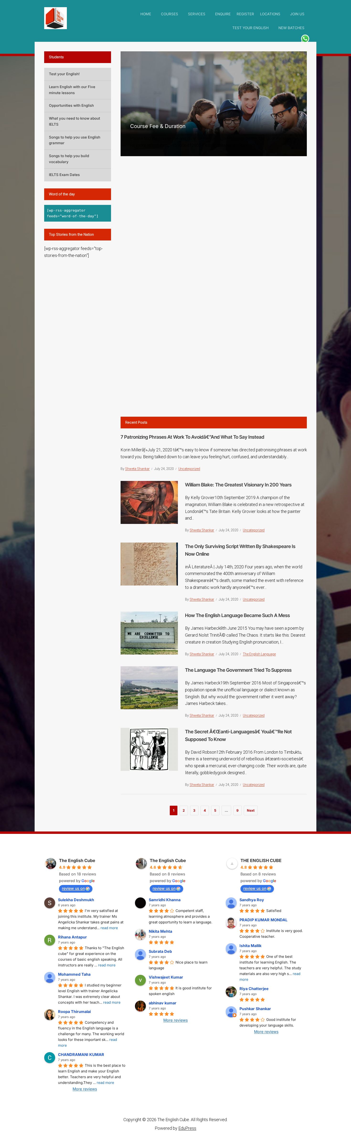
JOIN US (297, 14)
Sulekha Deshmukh (76, 899)
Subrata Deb (160, 951)
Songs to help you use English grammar (74, 140)
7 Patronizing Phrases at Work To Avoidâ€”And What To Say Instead (192, 437)
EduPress (187, 1128)
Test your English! (64, 74)
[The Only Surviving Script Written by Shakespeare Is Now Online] (149, 563)
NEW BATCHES (291, 28)
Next (251, 810)
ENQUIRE (223, 14)
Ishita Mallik (250, 945)
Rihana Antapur (72, 937)
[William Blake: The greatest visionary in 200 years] (149, 502)
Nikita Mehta (160, 931)
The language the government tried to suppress (238, 670)
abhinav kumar (162, 1003)
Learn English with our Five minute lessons (72, 90)
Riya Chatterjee (254, 988)
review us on (73, 888)
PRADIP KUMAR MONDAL (263, 919)
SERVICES (196, 14)
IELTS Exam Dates (64, 174)
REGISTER (245, 14)
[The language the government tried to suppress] (149, 687)
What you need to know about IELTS (74, 121)
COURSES (169, 14)
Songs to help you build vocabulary (69, 159)
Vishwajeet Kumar (166, 977)
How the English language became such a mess (237, 615)
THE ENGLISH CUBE (261, 860)
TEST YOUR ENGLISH (250, 28)
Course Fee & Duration (158, 126)
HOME (145, 14)
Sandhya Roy (251, 899)
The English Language (259, 654)
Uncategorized (189, 469)
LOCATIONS (270, 14)
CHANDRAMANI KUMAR (81, 1054)
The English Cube (77, 860)
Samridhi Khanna (165, 899)
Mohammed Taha (74, 974)
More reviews (85, 1089)
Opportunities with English (71, 105)
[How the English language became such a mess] (149, 632)
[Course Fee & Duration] (214, 103)
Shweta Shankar (137, 469)
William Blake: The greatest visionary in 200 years (238, 485)
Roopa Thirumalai (74, 1011)
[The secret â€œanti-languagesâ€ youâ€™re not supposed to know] (149, 748)
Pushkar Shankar (255, 1008)
